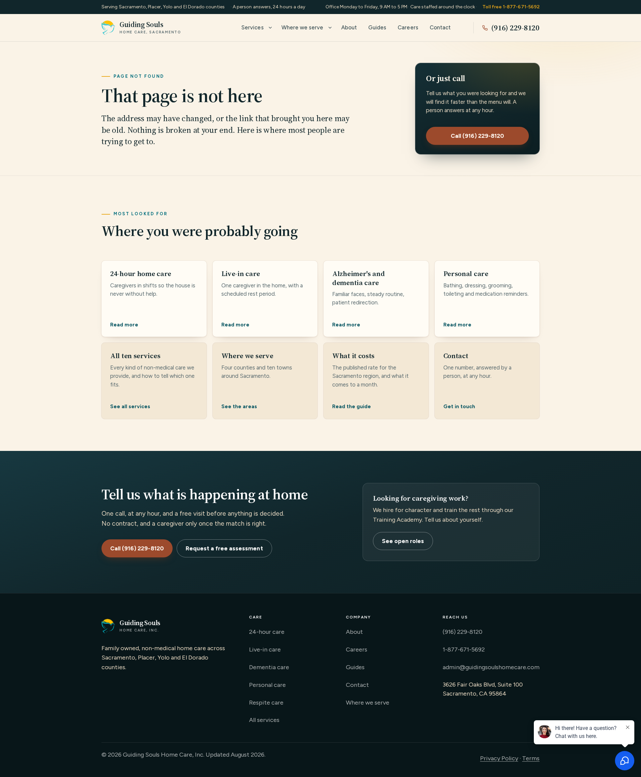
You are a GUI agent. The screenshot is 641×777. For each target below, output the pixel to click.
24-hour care (266, 631)
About (349, 27)
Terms (531, 758)
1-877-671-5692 (464, 649)
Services (252, 27)
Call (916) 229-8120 (477, 135)
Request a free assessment (224, 548)
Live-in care (265, 649)
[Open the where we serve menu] (330, 27)
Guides (377, 27)
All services (264, 720)
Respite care (266, 702)
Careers (408, 27)
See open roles (403, 540)
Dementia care (269, 667)
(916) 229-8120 (515, 27)
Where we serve (302, 27)
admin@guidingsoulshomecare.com (491, 667)
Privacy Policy (499, 758)
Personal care (267, 685)
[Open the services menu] (270, 27)
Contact (440, 27)
